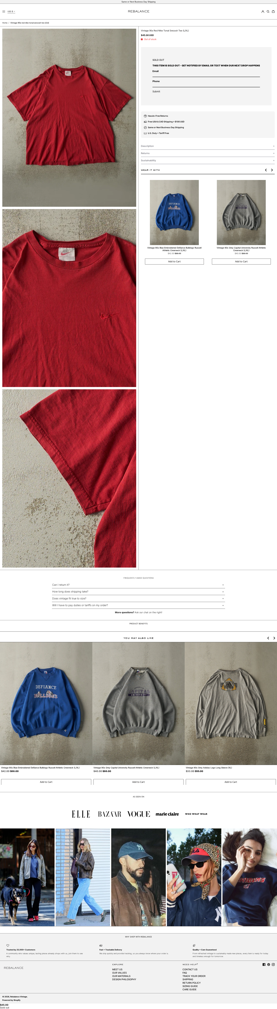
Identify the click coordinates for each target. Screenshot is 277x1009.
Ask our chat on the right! (148, 612)
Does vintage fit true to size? (69, 598)
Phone (156, 81)
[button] (268, 11)
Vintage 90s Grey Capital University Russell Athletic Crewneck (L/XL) (241, 249)
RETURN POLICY (192, 982)
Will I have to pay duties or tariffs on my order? (80, 605)
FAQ (185, 972)
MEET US (117, 969)
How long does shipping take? (70, 591)
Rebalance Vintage (18, 997)
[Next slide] (272, 170)
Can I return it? (61, 584)
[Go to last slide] (266, 170)
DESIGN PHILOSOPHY (124, 979)
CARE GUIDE (189, 989)
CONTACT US (190, 969)
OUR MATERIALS (121, 976)
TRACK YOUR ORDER (194, 976)
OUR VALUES (119, 972)
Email (155, 71)
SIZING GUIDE (190, 986)
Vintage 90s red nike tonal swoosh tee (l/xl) (29, 23)
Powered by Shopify (11, 1000)
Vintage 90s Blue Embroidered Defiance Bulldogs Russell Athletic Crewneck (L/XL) (174, 249)
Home (4, 23)
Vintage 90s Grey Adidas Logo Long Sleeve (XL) (209, 767)
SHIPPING (188, 979)
